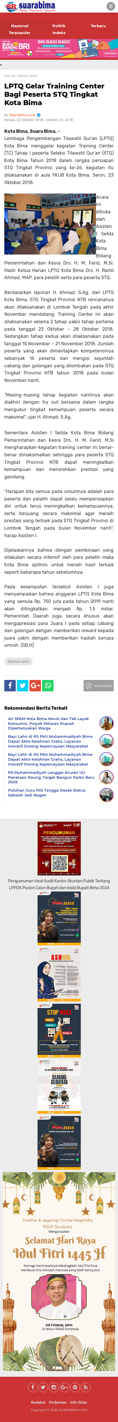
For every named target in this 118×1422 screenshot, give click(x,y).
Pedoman (57, 1402)
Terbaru (98, 25)
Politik (59, 25)
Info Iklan (78, 1402)
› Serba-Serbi (27, 76)
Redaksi (38, 1402)
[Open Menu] (111, 6)
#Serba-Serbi (18, 661)
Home (9, 76)
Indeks (59, 32)
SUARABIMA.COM (73, 1410)
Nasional (19, 25)
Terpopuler (19, 32)
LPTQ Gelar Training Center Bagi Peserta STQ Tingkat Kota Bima (54, 94)
